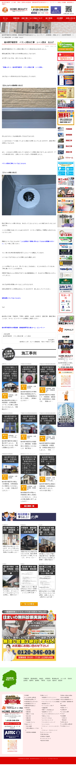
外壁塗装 (28, 364)
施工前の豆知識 (45, 740)
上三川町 (41, 564)
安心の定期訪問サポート (67, 699)
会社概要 (59, 19)
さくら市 (63, 678)
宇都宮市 (23, 364)
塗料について (44, 695)
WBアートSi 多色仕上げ (48, 709)
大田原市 (47, 678)
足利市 (26, 680)
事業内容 (16, 19)
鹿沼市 (60, 680)
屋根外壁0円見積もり (30, 705)
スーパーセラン (46, 724)
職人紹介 (64, 720)
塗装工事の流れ (27, 19)
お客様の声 (64, 709)
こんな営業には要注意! (66, 724)
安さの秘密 (29, 726)
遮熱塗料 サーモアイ (47, 711)
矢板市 (41, 678)
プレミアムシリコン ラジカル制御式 (51, 701)
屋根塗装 (53, 364)
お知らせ (64, 718)
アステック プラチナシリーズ (49, 730)
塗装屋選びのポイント (30, 703)
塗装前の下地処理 (45, 736)
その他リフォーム (30, 722)
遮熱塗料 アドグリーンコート (49, 697)
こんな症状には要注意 (30, 697)
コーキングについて (46, 738)
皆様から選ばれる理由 (66, 695)
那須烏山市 (55, 678)
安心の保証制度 (65, 697)
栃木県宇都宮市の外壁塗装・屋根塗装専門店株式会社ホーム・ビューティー (33, 758)
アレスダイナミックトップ (48, 722)
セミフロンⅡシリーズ (47, 720)
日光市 (70, 678)
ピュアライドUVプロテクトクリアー (51, 713)
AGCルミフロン (46, 716)
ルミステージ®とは (47, 718)
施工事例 (48, 19)
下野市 (4, 564)
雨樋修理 (28, 720)
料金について (38, 19)
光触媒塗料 (45, 707)
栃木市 (23, 454)
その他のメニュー (65, 726)
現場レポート (64, 707)
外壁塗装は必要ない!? (30, 699)
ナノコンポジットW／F (48, 705)
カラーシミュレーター (46, 732)
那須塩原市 (34, 678)
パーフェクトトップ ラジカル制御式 (51, 699)
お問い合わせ (70, 19)
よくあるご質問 (65, 711)
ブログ (63, 713)
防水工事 (28, 716)
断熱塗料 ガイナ (46, 703)
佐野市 (4, 364)
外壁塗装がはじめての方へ (31, 701)
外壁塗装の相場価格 (31, 732)
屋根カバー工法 (30, 713)
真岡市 (37, 680)
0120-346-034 (67, 367)
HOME (5, 19)
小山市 (40, 525)
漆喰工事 (28, 718)
